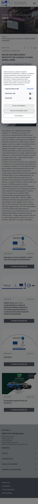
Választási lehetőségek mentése (19, 110)
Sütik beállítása (19, 115)
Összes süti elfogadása (19, 105)
